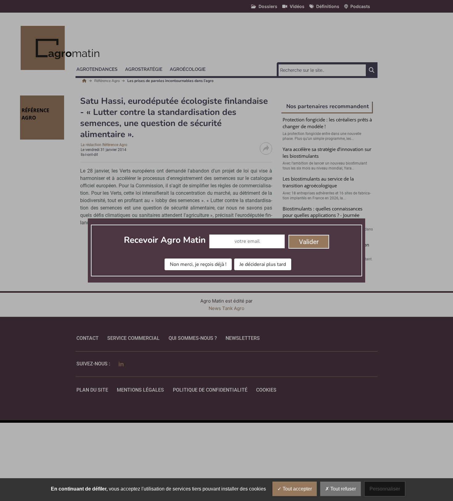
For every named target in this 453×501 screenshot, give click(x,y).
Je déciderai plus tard (262, 264)
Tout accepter (296, 488)
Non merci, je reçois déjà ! (198, 264)
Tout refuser (342, 488)
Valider (309, 242)
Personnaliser (384, 488)
